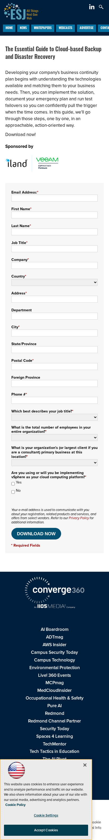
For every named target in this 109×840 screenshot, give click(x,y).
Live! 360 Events (54, 675)
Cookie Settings (46, 815)
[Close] (85, 765)
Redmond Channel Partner (54, 721)
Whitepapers (43, 28)
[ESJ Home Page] (19, 10)
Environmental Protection (54, 667)
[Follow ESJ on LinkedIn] (92, 8)
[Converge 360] (54, 591)
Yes (19, 482)
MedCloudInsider (54, 690)
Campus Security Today (54, 652)
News (23, 28)
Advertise (86, 28)
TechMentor (54, 744)
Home (9, 28)
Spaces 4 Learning (54, 736)
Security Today (54, 728)
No (18, 491)
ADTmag (54, 637)
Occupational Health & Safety (55, 698)
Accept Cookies (46, 830)
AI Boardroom (55, 629)
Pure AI (54, 705)
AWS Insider (54, 644)
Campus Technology (54, 660)
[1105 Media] (54, 606)
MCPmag (55, 682)
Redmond (54, 713)
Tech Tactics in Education (54, 751)
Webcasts (65, 28)
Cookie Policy (15, 804)
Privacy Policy (79, 517)
